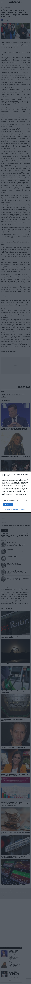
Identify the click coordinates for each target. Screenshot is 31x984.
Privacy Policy (24, 509)
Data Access (15, 509)
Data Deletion (7, 509)
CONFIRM (8, 504)
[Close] (28, 474)
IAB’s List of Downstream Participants (17, 496)
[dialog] (15, 492)
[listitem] (15, 500)
